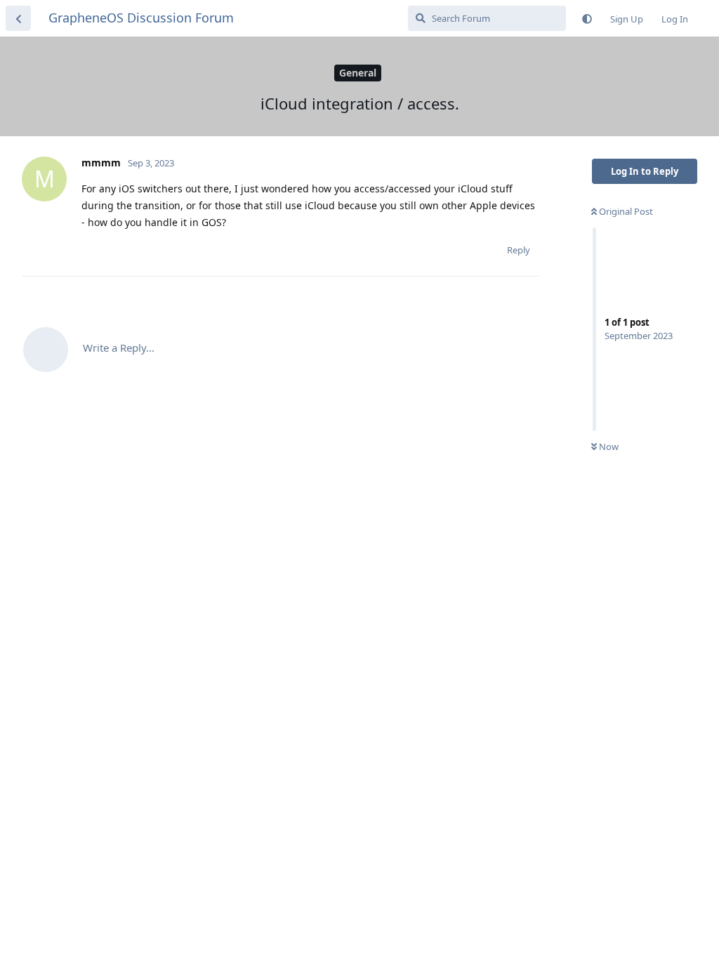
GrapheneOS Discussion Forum (141, 17)
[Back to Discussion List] (18, 18)
